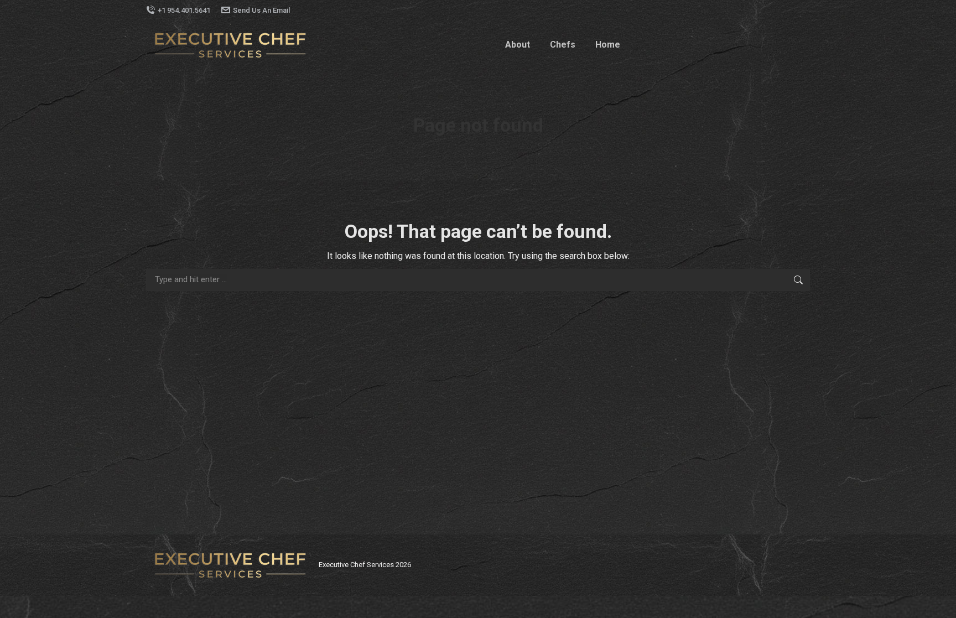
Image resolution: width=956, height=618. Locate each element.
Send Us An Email (261, 10)
